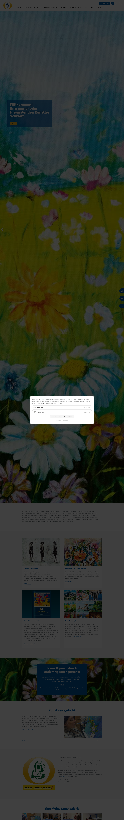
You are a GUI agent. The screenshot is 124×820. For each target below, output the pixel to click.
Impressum (58, 420)
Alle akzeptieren (68, 417)
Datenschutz (41, 403)
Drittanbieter (41, 412)
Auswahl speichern (56, 417)
